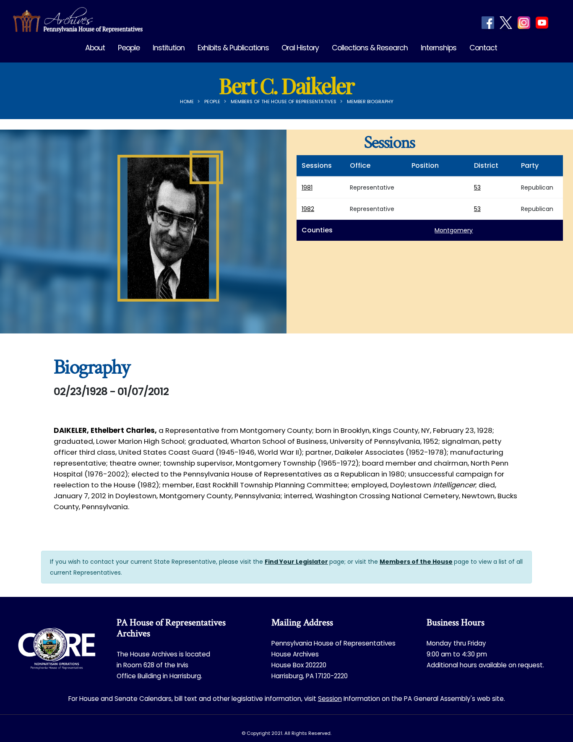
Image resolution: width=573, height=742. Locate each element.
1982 (308, 209)
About (95, 48)
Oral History (300, 48)
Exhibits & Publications (233, 48)
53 (477, 187)
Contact (483, 48)
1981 (307, 187)
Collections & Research (370, 48)
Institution (169, 48)
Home (187, 101)
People (129, 48)
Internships (438, 48)
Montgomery (454, 230)
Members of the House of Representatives (283, 101)
